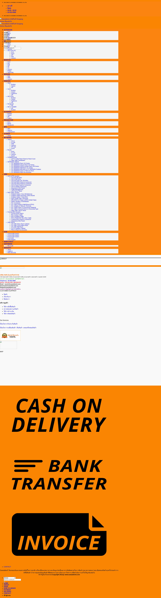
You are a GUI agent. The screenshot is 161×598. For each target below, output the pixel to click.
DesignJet (10, 104)
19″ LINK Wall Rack (17, 227)
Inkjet (9, 83)
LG (8, 68)
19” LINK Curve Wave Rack (19, 225)
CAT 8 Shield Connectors (19, 186)
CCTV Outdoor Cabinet (18, 228)
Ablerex (9, 130)
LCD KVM (10, 238)
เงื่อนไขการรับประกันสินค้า (9, 324)
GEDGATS (7, 248)
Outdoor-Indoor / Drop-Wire (19, 197)
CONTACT (7, 567)
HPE (8, 77)
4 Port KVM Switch (13, 235)
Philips (9, 71)
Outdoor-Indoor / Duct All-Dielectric (21, 194)
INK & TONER (11, 107)
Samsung (10, 72)
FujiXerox (14, 93)
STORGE (7, 133)
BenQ (9, 123)
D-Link (13, 142)
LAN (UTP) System (13, 176)
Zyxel (13, 148)
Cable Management (17, 189)
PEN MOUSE (11, 252)
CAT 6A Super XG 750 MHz (19, 180)
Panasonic (10, 125)
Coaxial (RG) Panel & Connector (21, 219)
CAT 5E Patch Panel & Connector (21, 183)
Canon (13, 86)
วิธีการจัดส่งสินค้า (9, 313)
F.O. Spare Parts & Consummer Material (23, 207)
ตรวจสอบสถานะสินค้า (11, 309)
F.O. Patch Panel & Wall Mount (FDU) (22, 204)
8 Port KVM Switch (13, 236)
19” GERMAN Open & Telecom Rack (22, 171)
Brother (13, 84)
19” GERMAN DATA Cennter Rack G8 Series (25, 166)
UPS (5, 127)
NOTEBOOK (8, 30)
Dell (8, 35)
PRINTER (7, 81)
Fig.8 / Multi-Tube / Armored (19, 198)
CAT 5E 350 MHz (16, 177)
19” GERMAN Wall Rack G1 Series (22, 168)
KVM (5, 232)
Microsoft (10, 246)
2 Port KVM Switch (13, 233)
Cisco (13, 141)
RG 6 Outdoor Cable (17, 216)
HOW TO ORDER (10, 588)
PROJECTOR (8, 120)
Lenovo (9, 38)
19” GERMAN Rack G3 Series (20, 163)
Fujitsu (9, 118)
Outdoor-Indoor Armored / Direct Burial (23, 195)
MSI (8, 39)
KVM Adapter (11, 239)
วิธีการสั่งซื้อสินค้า (10, 306)
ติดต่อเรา (7, 299)
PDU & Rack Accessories (19, 230)
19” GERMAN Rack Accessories (21, 172)
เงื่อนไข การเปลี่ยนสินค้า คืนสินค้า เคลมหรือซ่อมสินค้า (18, 327)
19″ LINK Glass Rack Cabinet (20, 224)
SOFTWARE (8, 244)
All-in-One (10, 96)
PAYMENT (7, 39)
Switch (9, 139)
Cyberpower (11, 132)
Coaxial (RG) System (14, 212)
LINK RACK (11, 222)
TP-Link (13, 147)
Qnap (9, 135)
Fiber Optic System (13, 192)
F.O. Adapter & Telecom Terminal (21, 206)
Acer (8, 32)
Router (9, 150)
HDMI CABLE (8, 241)
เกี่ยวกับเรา (7, 296)
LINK (5, 174)
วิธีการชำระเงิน (9, 311)
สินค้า (6, 294)
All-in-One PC (11, 50)
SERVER (7, 74)
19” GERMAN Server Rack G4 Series (22, 165)
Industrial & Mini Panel (18, 188)
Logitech (10, 251)
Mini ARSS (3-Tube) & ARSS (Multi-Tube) (23, 200)
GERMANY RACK (13, 162)
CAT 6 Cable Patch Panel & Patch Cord (23, 159)
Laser (9, 89)
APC (8, 129)
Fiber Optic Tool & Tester (18, 210)
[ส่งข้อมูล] (4, 50)
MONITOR (7, 60)
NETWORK (8, 137)
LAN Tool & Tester (16, 191)
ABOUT (6, 585)
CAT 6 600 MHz (16, 179)
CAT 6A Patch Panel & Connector (21, 182)
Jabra (9, 249)
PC (5, 41)
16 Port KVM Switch (17, 213)
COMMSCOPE (12, 157)
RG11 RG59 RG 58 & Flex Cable (21, 218)
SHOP (6, 36)
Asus (9, 33)
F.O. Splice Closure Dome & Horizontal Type (24, 209)
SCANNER (7, 112)
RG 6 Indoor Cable (17, 215)
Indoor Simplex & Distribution (20, 201)
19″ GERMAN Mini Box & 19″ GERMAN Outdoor (26, 169)
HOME (6, 583)
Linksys (13, 145)
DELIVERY (7, 41)
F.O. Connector (15, 203)
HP (8, 36)
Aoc (8, 63)
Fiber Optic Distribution (18, 160)
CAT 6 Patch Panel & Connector (21, 185)
